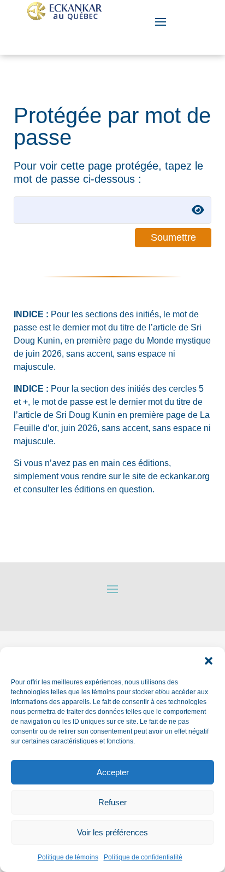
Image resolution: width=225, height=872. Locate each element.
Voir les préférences (112, 832)
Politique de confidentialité (143, 857)
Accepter (113, 772)
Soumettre (173, 237)
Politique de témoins (68, 857)
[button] (208, 660)
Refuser (112, 802)
